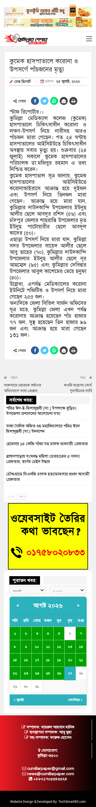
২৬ (59, 673)
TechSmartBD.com (72, 802)
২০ (70, 660)
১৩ (70, 647)
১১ (48, 647)
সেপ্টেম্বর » (75, 700)
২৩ (26, 673)
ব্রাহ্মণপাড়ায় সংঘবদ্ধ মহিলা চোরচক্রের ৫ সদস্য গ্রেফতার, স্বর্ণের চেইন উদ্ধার (43, 459)
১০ (37, 647)
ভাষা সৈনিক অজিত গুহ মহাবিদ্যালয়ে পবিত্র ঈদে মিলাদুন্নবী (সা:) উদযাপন (43, 428)
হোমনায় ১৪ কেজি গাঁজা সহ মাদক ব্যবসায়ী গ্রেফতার (47, 444)
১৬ (26, 660)
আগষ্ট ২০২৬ (48, 605)
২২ (15, 673)
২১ (81, 660)
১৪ (81, 647)
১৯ (59, 660)
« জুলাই (19, 700)
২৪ (37, 673)
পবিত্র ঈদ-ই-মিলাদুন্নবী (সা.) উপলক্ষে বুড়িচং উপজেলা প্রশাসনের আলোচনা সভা (41, 411)
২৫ (48, 673)
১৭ (37, 660)
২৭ (70, 673)
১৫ (15, 660)
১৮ (48, 660)
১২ (59, 647)
